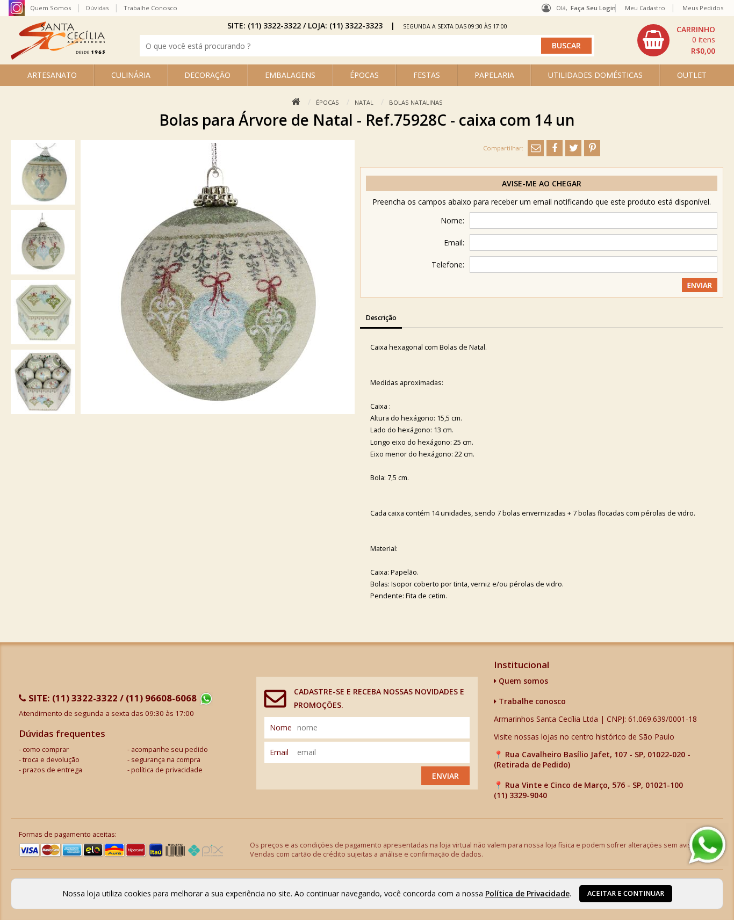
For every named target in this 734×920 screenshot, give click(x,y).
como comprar (46, 749)
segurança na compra (165, 759)
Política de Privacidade (527, 893)
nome (281, 727)
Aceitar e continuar (625, 893)
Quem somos (522, 681)
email (279, 752)
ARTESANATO (52, 75)
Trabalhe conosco (531, 701)
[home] (58, 57)
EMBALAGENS (290, 75)
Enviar (445, 776)
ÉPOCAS (364, 75)
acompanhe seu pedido (169, 749)
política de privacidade (167, 769)
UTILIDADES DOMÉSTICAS (595, 75)
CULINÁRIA (130, 75)
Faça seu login (593, 8)
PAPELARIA (494, 75)
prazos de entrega (52, 769)
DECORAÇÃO (207, 75)
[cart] (677, 40)
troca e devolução (51, 759)
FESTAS (426, 75)
